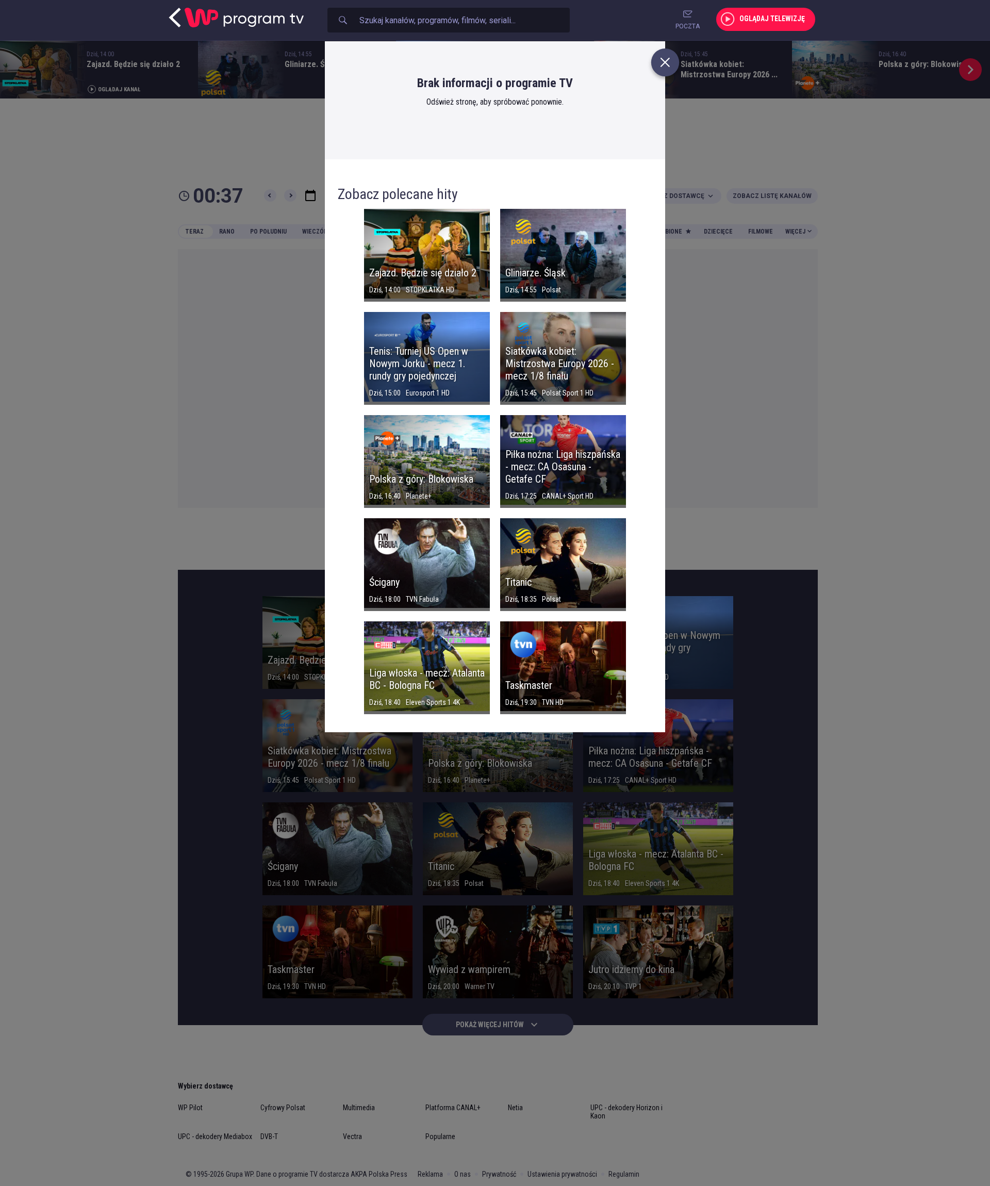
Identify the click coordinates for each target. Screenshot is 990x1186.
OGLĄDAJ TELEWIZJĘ (772, 18)
